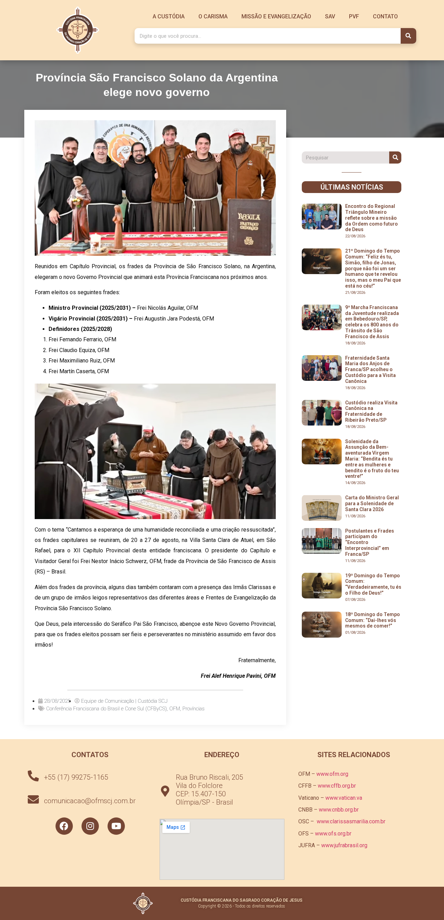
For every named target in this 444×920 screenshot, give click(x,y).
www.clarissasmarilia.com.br (351, 821)
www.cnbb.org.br (339, 809)
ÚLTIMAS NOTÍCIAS (352, 187)
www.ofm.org (332, 774)
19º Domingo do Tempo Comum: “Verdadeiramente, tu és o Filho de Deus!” (373, 584)
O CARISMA (213, 16)
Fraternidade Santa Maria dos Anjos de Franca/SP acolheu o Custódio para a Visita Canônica (370, 369)
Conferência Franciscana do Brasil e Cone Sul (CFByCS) (106, 709)
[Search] (408, 36)
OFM (174, 709)
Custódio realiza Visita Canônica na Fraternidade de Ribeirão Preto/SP (371, 411)
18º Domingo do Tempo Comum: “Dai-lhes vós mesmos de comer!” (372, 620)
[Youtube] (116, 826)
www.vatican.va (343, 798)
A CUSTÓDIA (169, 16)
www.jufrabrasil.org (344, 845)
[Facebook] (64, 826)
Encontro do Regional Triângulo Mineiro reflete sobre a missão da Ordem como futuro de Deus (371, 217)
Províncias (193, 709)
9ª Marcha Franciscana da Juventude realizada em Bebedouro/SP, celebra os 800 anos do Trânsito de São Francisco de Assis (372, 322)
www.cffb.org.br (337, 785)
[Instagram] (90, 826)
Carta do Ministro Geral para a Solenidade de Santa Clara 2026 (372, 503)
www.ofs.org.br (333, 833)
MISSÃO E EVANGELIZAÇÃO (276, 16)
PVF (354, 16)
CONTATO (385, 16)
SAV (330, 16)
